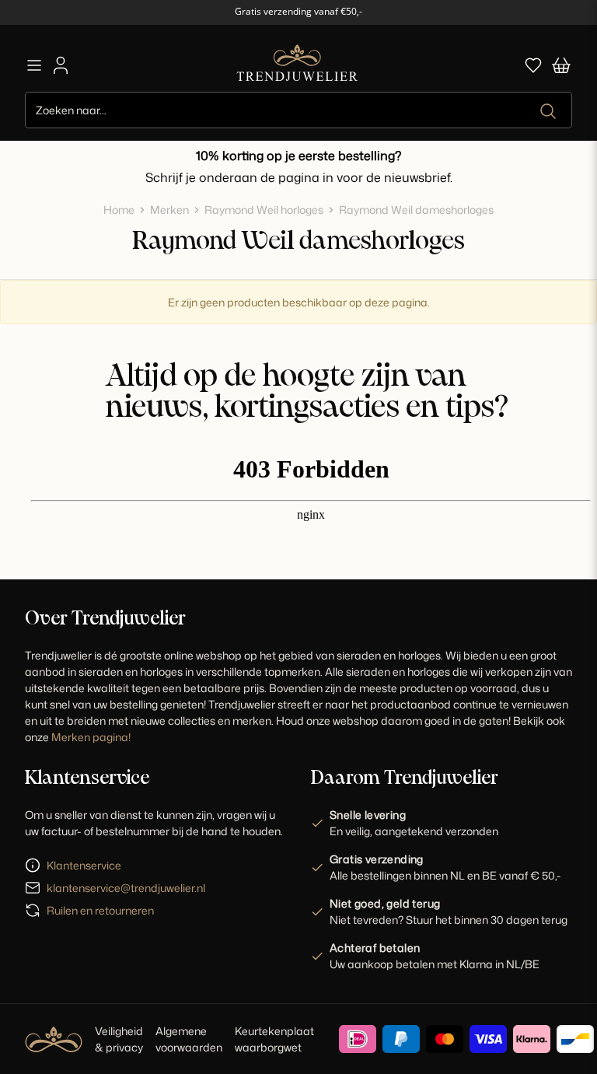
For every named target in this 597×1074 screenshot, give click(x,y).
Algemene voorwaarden (188, 1039)
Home (118, 209)
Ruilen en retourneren (100, 910)
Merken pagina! (91, 736)
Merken (169, 209)
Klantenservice (84, 865)
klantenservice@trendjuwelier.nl (126, 887)
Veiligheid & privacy (119, 1039)
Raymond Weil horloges (263, 209)
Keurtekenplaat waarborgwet (274, 1039)
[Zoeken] (549, 111)
